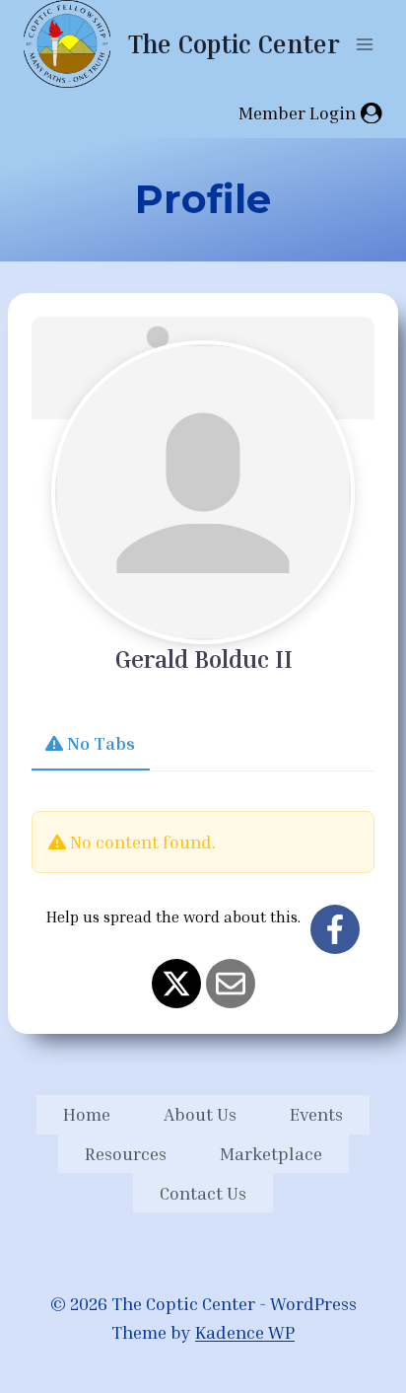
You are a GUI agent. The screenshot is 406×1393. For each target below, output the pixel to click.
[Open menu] (364, 44)
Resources (126, 1153)
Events (316, 1114)
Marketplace (271, 1153)
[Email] (230, 983)
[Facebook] (335, 929)
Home (86, 1114)
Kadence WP (245, 1332)
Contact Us (203, 1193)
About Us (200, 1114)
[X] (176, 983)
